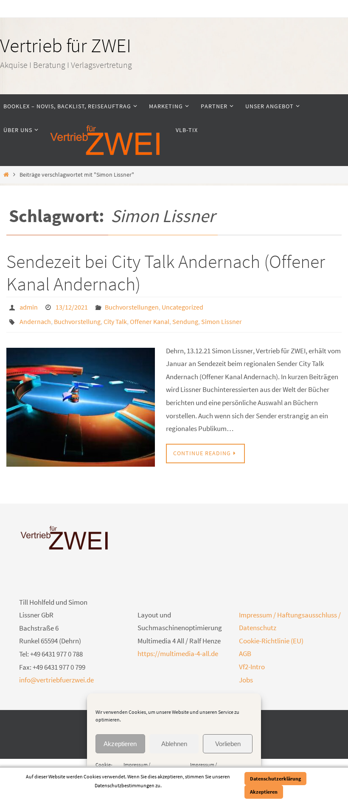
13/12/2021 (72, 306)
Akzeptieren (120, 743)
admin (29, 306)
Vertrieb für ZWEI (65, 45)
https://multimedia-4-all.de (178, 649)
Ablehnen (174, 743)
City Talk (115, 318)
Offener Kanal (149, 318)
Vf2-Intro (252, 662)
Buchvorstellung (77, 318)
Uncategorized (182, 306)
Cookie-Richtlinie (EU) (271, 636)
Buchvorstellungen (132, 306)
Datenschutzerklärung (275, 778)
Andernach (35, 318)
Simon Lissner (221, 318)
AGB (245, 649)
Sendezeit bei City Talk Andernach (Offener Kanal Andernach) (165, 273)
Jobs (246, 674)
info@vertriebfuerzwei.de (56, 675)
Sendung (185, 318)
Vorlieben (228, 743)
